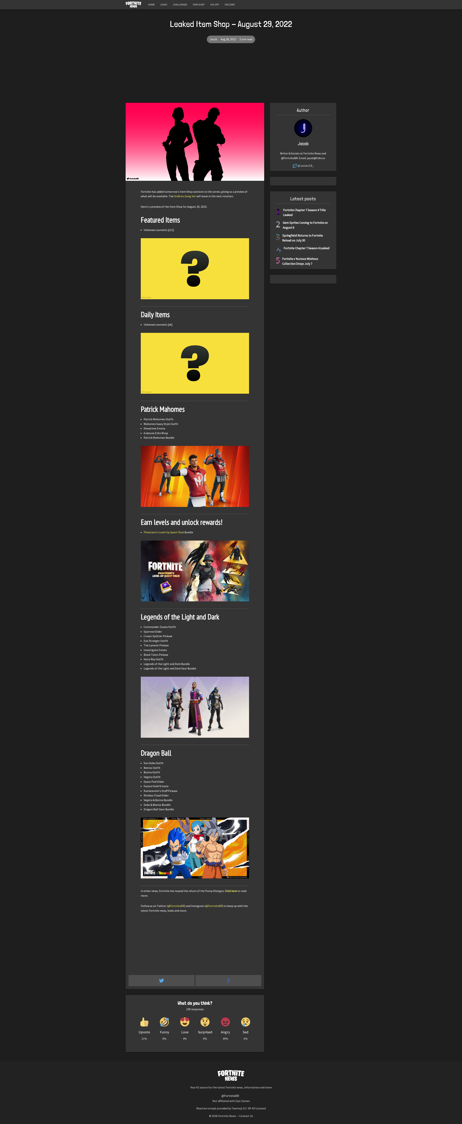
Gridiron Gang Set (185, 196)
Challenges (180, 4)
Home (151, 4)
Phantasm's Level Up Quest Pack (164, 532)
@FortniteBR (176, 906)
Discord (230, 4)
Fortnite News (227, 1116)
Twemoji (237, 1108)
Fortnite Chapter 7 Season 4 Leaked (307, 248)
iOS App (214, 4)
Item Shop (199, 4)
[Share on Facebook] (228, 980)
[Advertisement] (231, 75)
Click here (231, 891)
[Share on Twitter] (161, 980)
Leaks (163, 4)
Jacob (213, 39)
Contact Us (246, 1116)
